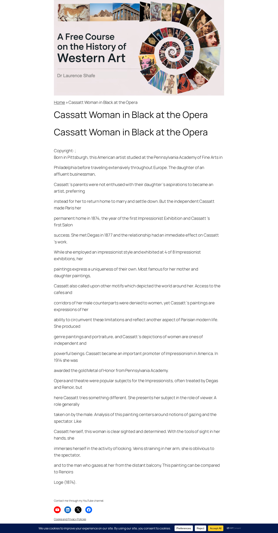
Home (59, 102)
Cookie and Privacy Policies (70, 519)
